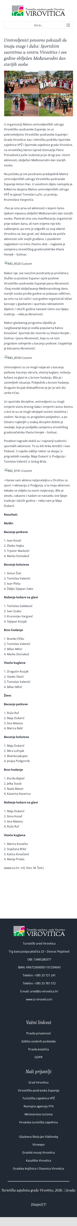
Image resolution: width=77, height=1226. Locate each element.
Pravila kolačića (38, 1049)
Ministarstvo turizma (39, 1114)
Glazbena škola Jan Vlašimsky (38, 1137)
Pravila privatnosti (38, 1033)
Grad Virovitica (38, 1082)
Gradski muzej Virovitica (38, 1152)
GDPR (38, 1057)
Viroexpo (38, 1144)
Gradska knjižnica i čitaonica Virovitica (38, 1168)
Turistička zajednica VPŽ (38, 1098)
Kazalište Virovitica (38, 1160)
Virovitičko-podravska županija (38, 1090)
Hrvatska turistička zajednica (38, 1122)
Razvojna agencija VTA (39, 1106)
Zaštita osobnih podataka (38, 1041)
